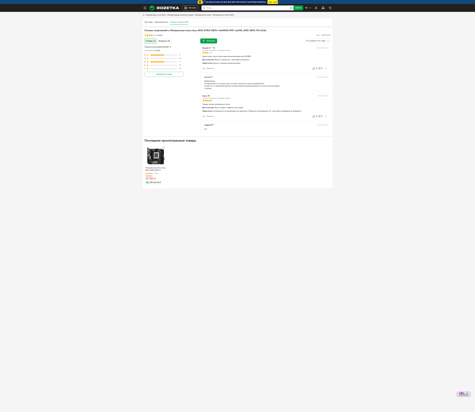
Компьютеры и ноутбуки (156, 15)
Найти (298, 8)
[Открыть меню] (144, 7)
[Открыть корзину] (330, 7)
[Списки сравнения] (323, 7)
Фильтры (211, 41)
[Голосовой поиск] (290, 7)
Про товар (148, 22)
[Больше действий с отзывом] (325, 68)
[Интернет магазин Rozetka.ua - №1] (164, 7)
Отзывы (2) (151, 41)
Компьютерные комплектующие (180, 15)
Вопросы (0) (164, 41)
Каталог (192, 8)
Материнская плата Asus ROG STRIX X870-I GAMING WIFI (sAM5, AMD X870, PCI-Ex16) (155, 169)
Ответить (210, 68)
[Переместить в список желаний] (164, 148)
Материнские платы (203, 15)
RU (306, 8)
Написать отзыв (164, 74)
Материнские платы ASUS (223, 15)
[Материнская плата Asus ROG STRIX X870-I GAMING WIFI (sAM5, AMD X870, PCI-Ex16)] (155, 156)
